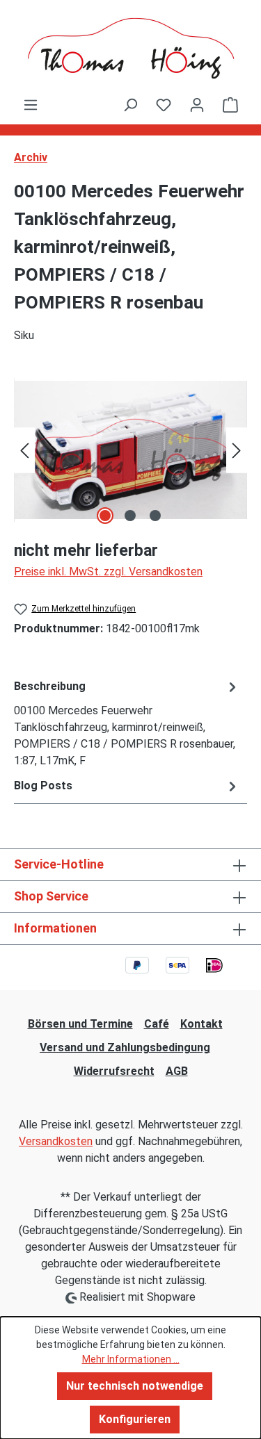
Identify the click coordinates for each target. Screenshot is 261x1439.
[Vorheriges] (24, 449)
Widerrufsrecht (114, 1071)
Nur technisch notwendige (134, 1385)
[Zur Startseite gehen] (130, 48)
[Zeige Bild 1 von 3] (105, 515)
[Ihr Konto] (197, 105)
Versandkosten (56, 1141)
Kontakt (201, 1023)
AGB (177, 1071)
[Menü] (30, 105)
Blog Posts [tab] (43, 785)
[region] (130, 450)
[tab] (127, 723)
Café (156, 1023)
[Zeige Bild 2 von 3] (130, 515)
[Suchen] (130, 105)
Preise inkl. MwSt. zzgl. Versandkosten (108, 571)
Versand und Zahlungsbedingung (125, 1047)
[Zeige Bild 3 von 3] (155, 515)
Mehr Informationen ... (131, 1359)
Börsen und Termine (80, 1023)
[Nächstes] (236, 449)
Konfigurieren (135, 1419)
